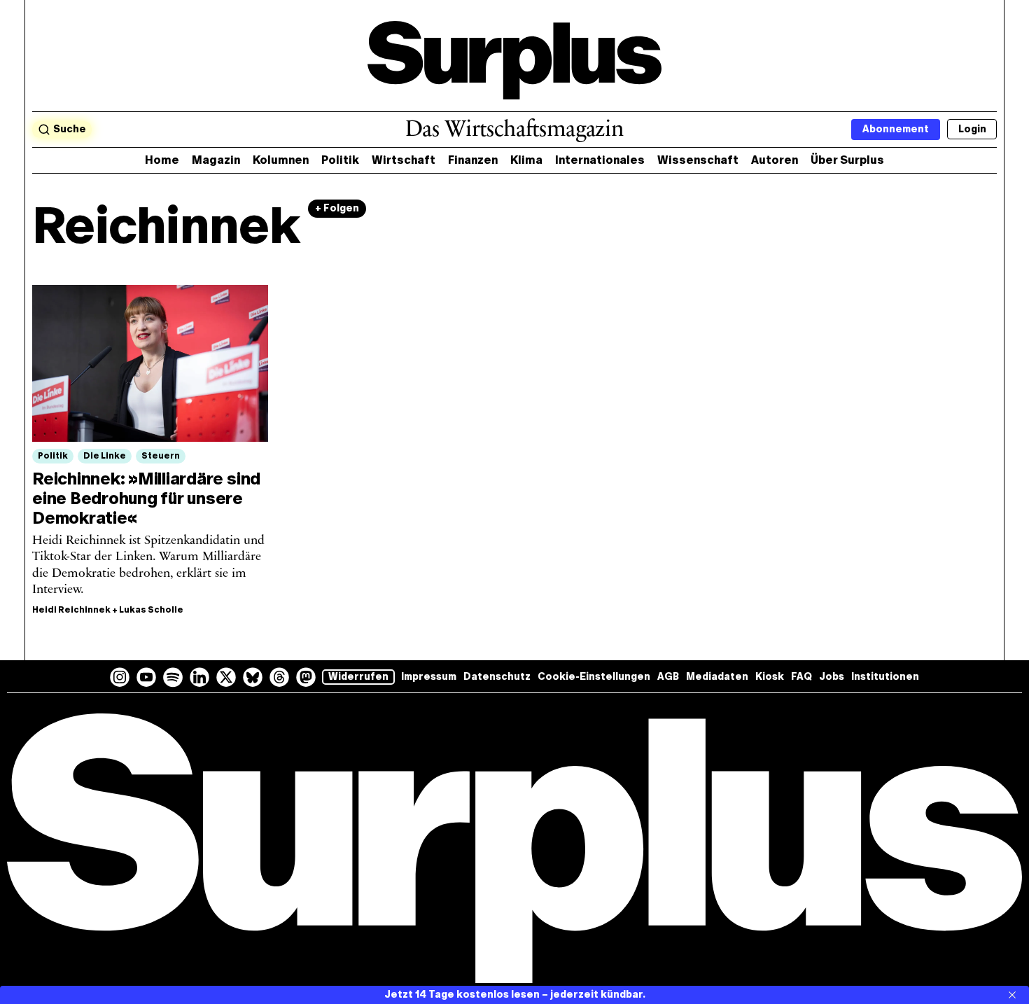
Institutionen (885, 677)
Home (162, 160)
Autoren (774, 160)
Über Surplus (847, 160)
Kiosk (769, 677)
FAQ (801, 677)
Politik (340, 160)
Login (972, 129)
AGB (668, 677)
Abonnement (895, 129)
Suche (69, 129)
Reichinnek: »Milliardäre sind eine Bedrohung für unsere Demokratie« (146, 498)
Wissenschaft (697, 160)
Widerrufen (358, 677)
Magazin (216, 160)
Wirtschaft (403, 160)
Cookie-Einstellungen (594, 677)
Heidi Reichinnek (71, 610)
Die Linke (104, 456)
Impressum (428, 677)
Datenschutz (497, 677)
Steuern (160, 456)
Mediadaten (717, 677)
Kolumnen (281, 160)
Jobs (831, 677)
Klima (526, 160)
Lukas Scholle (151, 610)
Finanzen (473, 160)
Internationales (600, 160)
